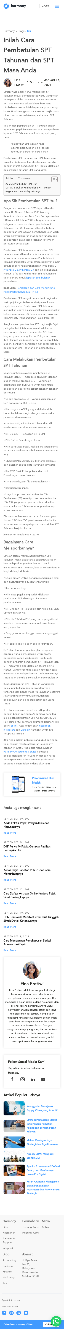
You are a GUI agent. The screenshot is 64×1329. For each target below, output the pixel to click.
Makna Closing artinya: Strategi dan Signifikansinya (42, 1142)
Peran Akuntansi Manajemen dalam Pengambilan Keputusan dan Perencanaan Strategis (43, 1187)
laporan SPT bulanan (38, 278)
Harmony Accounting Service (20, 752)
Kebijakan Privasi (10, 1306)
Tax (28, 31)
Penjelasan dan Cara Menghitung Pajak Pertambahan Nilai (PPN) (29, 290)
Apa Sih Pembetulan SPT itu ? (22, 184)
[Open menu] (56, 6)
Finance (7, 1272)
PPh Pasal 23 (26, 270)
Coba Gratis (51, 1324)
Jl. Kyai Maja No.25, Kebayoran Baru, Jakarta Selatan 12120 (30, 1268)
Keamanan (9, 1233)
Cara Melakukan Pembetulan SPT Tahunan (28, 188)
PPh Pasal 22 (11, 270)
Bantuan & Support (9, 1241)
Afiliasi (45, 1227)
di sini (14, 726)
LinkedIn (25, 730)
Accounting (9, 1260)
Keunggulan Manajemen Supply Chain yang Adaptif (42, 1108)
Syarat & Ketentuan (11, 1300)
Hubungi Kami (30, 1233)
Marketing (9, 1278)
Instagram (9, 730)
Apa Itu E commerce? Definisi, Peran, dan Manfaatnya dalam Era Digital (43, 1170)
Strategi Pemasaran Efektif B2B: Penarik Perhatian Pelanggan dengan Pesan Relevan (42, 1126)
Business (8, 1266)
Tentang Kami (30, 1227)
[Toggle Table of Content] (53, 179)
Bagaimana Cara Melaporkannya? (23, 191)
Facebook (44, 726)
